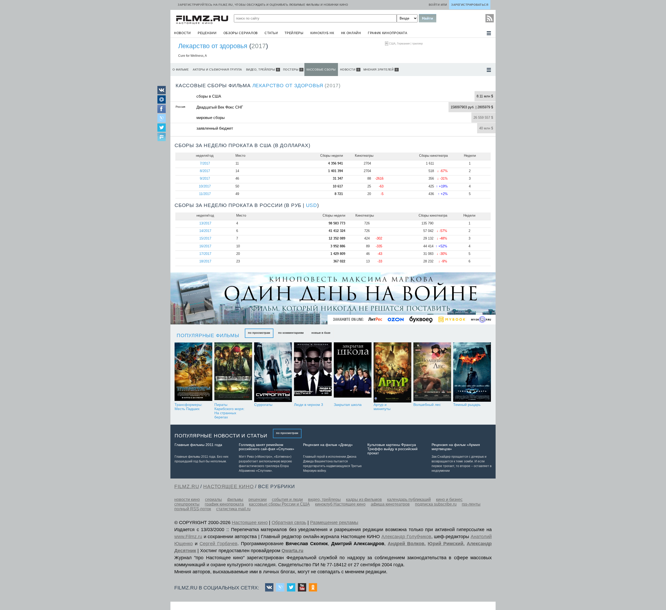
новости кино (187, 499)
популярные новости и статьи (221, 435)
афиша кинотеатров (390, 504)
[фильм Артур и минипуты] (392, 372)
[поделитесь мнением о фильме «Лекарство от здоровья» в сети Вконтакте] (161, 93)
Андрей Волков (406, 543)
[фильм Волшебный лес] (432, 372)
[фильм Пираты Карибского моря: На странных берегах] (233, 372)
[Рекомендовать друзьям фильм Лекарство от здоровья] (161, 137)
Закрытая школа (348, 405)
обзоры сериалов (240, 33)
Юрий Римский (445, 543)
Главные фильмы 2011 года (198, 445)
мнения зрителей (380, 69)
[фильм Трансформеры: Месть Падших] (193, 372)
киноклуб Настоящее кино (340, 504)
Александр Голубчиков (406, 536)
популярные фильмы (208, 335)
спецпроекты (187, 504)
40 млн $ (486, 128)
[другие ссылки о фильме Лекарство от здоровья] (489, 70)
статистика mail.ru (233, 509)
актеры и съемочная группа (217, 69)
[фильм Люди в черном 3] (313, 372)
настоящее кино (228, 486)
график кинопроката (387, 33)
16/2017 (205, 246)
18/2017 (205, 261)
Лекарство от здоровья (212, 45)
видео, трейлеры (262, 69)
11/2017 (205, 194)
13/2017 (205, 223)
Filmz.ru (186, 486)
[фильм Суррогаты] (273, 372)
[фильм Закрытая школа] (353, 372)
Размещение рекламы (334, 522)
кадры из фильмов (364, 499)
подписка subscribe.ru (436, 504)
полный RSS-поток (192, 509)
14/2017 (205, 231)
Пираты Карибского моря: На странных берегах (229, 411)
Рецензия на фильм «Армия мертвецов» (456, 447)
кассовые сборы (321, 69)
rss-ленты (471, 504)
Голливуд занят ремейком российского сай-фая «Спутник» (266, 447)
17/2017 (205, 254)
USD (311, 205)
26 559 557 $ (483, 118)
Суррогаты (263, 405)
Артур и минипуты (382, 407)
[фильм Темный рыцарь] (472, 372)
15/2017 (205, 238)
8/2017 (205, 171)
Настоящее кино (250, 522)
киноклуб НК (322, 33)
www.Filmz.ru (188, 536)
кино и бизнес (449, 499)
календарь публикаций (409, 499)
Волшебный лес (427, 405)
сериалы (213, 499)
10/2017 (205, 186)
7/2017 (205, 163)
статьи (271, 33)
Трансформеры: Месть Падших (188, 407)
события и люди (287, 499)
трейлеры (294, 33)
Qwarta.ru (292, 550)
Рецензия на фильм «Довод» (328, 445)
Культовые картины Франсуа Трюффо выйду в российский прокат (392, 449)
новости (182, 33)
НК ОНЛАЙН (351, 33)
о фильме (180, 69)
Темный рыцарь (467, 405)
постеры (292, 69)
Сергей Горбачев (219, 543)
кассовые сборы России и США (279, 504)
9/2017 (205, 178)
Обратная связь (289, 522)
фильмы (235, 499)
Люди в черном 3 (308, 405)
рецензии (207, 33)
